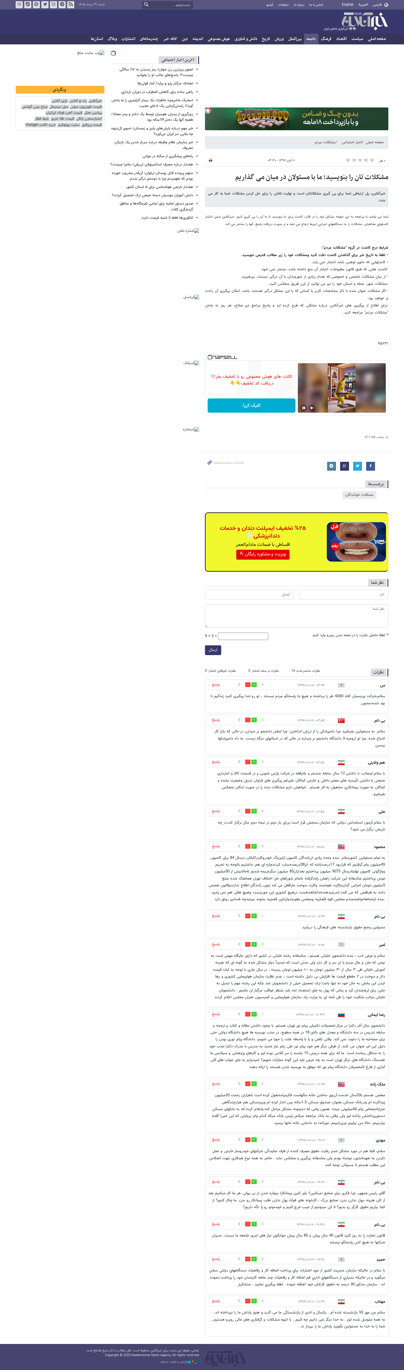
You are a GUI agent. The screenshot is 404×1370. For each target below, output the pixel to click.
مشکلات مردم (325, 142)
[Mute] (312, 407)
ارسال (213, 650)
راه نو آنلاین (78, 101)
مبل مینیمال (58, 107)
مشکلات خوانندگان (359, 495)
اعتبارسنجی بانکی (89, 119)
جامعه (311, 39)
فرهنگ (326, 39)
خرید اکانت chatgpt (40, 125)
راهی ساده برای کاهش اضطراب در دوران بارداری (157, 92)
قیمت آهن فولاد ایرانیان (64, 113)
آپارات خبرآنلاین (36, 4)
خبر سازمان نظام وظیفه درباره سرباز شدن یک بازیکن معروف (153, 145)
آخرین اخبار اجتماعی (177, 60)
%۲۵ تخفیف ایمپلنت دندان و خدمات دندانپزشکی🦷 (263, 532)
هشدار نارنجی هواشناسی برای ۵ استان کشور (159, 187)
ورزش (279, 39)
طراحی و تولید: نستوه (174, 1362)
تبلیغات (283, 4)
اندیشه (198, 39)
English (348, 4)
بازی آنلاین (59, 101)
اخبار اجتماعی (352, 142)
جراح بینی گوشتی (35, 107)
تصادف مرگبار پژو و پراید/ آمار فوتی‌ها (165, 83)
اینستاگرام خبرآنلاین (53, 4)
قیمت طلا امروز (62, 119)
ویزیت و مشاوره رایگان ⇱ (263, 554)
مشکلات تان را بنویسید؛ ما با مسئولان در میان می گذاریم (311, 177)
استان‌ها (97, 39)
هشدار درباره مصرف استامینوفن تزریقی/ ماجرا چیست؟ (151, 165)
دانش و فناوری (246, 39)
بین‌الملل (295, 39)
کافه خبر (170, 39)
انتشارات (128, 39)
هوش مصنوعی (219, 39)
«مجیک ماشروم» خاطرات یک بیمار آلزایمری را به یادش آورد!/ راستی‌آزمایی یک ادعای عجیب (152, 103)
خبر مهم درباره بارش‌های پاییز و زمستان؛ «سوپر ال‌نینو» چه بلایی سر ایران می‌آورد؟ (152, 131)
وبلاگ (112, 39)
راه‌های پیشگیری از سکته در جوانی (168, 156)
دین (185, 39)
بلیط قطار (42, 119)
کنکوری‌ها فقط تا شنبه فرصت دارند (167, 218)
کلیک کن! (252, 405)
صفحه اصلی (377, 39)
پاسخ (216, 685)
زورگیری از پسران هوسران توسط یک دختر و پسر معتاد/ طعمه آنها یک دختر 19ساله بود (152, 117)
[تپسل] (208, 110)
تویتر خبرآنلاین (45, 4)
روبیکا (19, 4)
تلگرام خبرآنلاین (62, 4)
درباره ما (299, 4)
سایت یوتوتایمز (68, 125)
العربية (363, 4)
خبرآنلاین (355, 22)
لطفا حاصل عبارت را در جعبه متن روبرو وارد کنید (350, 635)
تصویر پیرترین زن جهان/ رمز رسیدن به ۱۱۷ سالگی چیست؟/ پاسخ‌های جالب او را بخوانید (156, 72)
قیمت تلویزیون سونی (86, 107)
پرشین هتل (93, 113)
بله (27, 4)
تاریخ (266, 39)
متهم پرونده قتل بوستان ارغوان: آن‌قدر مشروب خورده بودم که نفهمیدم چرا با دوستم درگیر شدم (152, 176)
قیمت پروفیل (91, 125)
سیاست (357, 39)
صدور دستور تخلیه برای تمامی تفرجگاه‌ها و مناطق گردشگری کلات (156, 206)
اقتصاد (341, 39)
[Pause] (303, 407)
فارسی (377, 4)
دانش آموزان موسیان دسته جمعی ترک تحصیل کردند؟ (152, 195)
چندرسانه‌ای (149, 39)
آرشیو (269, 4)
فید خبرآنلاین (70, 4)
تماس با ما (316, 4)
